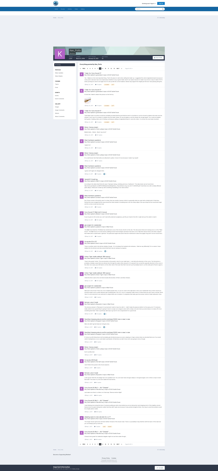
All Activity (58, 64)
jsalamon (98, 227)
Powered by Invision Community (109, 461)
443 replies (99, 267)
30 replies (98, 327)
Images (57, 107)
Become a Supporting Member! (62, 454)
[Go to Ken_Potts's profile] (82, 74)
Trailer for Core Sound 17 (92, 73)
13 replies (98, 236)
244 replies (99, 190)
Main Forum (110, 227)
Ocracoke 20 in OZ (90, 241)
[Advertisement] (84, 33)
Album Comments (59, 116)
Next (118, 68)
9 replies (98, 367)
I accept (160, 468)
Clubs (76, 9)
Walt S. (98, 181)
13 (114, 68)
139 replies (99, 220)
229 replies (99, 251)
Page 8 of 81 (128, 68)
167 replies (99, 135)
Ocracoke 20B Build (90, 360)
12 (111, 68)
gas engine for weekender (92, 225)
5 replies (97, 426)
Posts (56, 87)
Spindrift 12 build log (91, 179)
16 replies (99, 148)
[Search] (163, 9)
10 (105, 68)
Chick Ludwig (100, 129)
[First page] (80, 68)
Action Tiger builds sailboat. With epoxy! (97, 256)
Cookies (113, 458)
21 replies (99, 84)
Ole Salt (98, 361)
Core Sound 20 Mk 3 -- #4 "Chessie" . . (97, 387)
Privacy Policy (106, 458)
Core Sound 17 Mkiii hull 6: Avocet (95, 212)
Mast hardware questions (92, 140)
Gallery (83, 9)
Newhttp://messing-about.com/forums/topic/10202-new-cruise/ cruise (107, 319)
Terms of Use (75, 468)
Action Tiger (99, 258)
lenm (97, 243)
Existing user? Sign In (148, 3)
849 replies (99, 395)
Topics (57, 84)
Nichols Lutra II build (91, 302)
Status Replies (59, 76)
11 (108, 68)
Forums (63, 9)
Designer (98, 321)
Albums (57, 113)
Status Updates (155, 9)
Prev (84, 68)
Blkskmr (98, 214)
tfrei (97, 418)
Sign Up (161, 3)
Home (56, 9)
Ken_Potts (87, 75)
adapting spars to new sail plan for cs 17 (97, 417)
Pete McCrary (100, 389)
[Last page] (121, 68)
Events (57, 95)
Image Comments (59, 110)
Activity (70, 9)
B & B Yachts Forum (113, 75)
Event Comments (59, 98)
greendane (99, 75)
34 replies (99, 313)
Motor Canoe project (91, 127)
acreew (98, 142)
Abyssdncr (99, 304)
